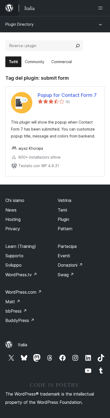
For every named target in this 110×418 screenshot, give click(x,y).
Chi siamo (14, 200)
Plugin (63, 219)
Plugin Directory (19, 24)
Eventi (64, 255)
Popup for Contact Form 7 (67, 95)
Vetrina (64, 200)
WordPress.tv (21, 274)
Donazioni (70, 265)
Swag (66, 274)
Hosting (13, 219)
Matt (12, 301)
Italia (22, 344)
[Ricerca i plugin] (77, 45)
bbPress (16, 311)
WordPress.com (23, 292)
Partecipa (67, 246)
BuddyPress (19, 320)
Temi (62, 210)
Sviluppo (13, 265)
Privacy (12, 228)
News (11, 210)
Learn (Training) (20, 246)
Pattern (65, 228)
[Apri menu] (101, 8)
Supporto (14, 255)
